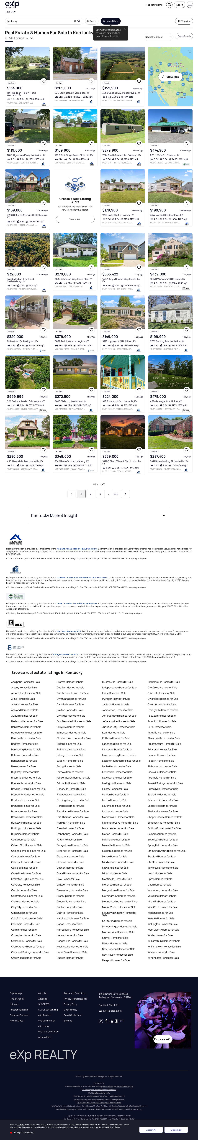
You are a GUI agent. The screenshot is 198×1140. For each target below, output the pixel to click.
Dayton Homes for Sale (70, 710)
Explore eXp (16, 993)
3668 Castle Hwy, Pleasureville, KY (121, 92)
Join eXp (14, 1004)
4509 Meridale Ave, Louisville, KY (25, 461)
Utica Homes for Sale (159, 884)
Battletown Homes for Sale (26, 732)
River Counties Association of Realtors (77, 603)
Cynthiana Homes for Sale (71, 698)
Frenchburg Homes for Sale (72, 834)
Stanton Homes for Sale (161, 862)
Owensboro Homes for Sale (163, 698)
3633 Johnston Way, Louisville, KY (73, 279)
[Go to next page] (125, 494)
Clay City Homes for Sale (25, 907)
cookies (20, 1124)
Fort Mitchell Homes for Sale (73, 811)
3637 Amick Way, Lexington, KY (72, 341)
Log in (179, 4)
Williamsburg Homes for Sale (164, 941)
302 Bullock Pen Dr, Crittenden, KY (26, 401)
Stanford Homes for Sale (161, 856)
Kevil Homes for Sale (113, 732)
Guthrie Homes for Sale (70, 912)
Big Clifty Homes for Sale (25, 772)
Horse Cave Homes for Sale (72, 952)
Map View (186, 21)
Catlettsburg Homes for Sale (27, 879)
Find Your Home (154, 4)
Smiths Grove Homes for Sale (164, 828)
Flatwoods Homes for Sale (71, 794)
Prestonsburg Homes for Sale (164, 744)
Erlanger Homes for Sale (70, 755)
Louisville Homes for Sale (116, 805)
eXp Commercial (46, 1021)
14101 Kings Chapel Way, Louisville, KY (121, 280)
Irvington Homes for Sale (116, 698)
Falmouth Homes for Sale (71, 783)
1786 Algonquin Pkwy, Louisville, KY (26, 155)
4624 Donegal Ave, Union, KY (166, 401)
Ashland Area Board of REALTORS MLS (77, 548)
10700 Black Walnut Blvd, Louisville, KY (121, 462)
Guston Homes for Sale (70, 907)
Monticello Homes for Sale (117, 879)
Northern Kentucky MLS (69, 631)
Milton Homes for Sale (114, 873)
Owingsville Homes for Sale (163, 710)
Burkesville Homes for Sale (26, 822)
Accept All (151, 1130)
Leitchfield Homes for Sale (117, 772)
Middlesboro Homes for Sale (118, 862)
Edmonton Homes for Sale (71, 732)
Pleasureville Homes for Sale (164, 738)
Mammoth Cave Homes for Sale (120, 822)
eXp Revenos (44, 1015)
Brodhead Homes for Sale (25, 800)
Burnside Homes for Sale (25, 834)
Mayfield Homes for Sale (116, 839)
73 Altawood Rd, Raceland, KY (166, 215)
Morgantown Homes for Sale (118, 890)
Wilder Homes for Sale (160, 935)
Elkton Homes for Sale (69, 744)
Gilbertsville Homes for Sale (72, 850)
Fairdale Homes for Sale (70, 772)
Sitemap (68, 1021)
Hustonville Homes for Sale (117, 682)
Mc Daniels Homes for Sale (117, 850)
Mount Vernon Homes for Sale (119, 907)
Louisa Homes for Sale (114, 800)
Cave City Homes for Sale (25, 884)
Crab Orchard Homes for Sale (27, 946)
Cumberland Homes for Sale (73, 693)
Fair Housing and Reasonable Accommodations (99, 1090)
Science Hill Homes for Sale (163, 800)
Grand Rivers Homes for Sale (73, 873)
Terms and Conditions (74, 993)
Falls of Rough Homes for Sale (73, 777)
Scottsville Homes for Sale (162, 805)
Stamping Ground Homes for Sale (166, 850)
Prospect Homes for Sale (162, 755)
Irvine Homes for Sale (114, 693)
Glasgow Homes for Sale (70, 856)
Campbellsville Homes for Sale (28, 850)
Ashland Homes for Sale (24, 710)
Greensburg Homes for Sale (72, 890)
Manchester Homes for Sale (118, 828)
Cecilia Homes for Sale (24, 890)
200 (115, 494)
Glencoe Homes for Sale (70, 862)
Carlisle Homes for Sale (24, 867)
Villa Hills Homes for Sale (161, 901)
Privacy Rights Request (75, 999)
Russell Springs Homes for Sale (165, 783)
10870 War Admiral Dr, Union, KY (167, 279)
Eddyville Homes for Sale (70, 727)
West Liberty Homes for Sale (163, 929)
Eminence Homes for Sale (71, 749)
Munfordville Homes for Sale (118, 932)
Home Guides (16, 1021)
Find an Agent (16, 999)
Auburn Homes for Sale (24, 715)
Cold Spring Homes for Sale (26, 918)
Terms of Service (123, 1086)
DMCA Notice (99, 1083)
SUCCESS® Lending (48, 1010)
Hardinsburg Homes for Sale (73, 918)
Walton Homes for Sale (160, 912)
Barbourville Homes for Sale (27, 721)
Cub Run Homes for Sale (70, 687)
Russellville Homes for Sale (163, 789)
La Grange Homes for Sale (116, 744)
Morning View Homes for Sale (118, 896)
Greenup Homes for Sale (70, 896)
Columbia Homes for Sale (25, 924)
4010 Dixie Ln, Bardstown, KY (70, 401)
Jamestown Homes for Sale (117, 710)
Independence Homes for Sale (119, 687)
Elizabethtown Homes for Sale (74, 738)
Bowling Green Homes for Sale (28, 789)
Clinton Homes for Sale (24, 912)
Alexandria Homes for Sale (26, 693)
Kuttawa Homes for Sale (115, 738)
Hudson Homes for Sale (70, 957)
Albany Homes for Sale (24, 687)
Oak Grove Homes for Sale (162, 687)
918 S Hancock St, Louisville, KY (119, 401)
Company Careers (19, 1015)
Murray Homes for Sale (115, 937)
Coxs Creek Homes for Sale (26, 941)
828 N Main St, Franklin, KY (164, 155)
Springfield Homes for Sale (163, 845)
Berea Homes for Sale (23, 766)
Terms (101, 1127)
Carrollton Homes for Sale (26, 873)
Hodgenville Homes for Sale (72, 941)
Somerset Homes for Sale (162, 834)
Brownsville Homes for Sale (26, 817)
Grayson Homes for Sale (70, 884)
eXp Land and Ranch (48, 1032)
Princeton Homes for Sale (162, 749)
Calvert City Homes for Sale (26, 845)
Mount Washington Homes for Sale (119, 914)
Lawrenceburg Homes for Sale (119, 755)
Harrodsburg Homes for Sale (73, 929)
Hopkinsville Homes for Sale (72, 946)
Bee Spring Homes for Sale (26, 749)
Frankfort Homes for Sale (71, 822)
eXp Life (42, 993)
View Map (172, 77)
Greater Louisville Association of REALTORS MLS (82, 577)
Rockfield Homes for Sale (162, 777)
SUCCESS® (43, 1004)
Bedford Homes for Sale (24, 744)
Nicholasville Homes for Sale (164, 682)
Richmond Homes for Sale (162, 766)
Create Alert (75, 219)
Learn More (136, 1109)
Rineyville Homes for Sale (162, 772)
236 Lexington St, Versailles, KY (72, 92)
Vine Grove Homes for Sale (163, 907)
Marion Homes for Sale (115, 834)
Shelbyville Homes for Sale (163, 811)
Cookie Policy (70, 1010)
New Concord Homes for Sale (118, 949)
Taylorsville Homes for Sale (163, 867)
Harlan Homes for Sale (69, 924)
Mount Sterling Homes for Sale (119, 901)
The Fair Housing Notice (135, 1106)
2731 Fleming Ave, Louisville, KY (167, 341)
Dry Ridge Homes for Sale (71, 715)
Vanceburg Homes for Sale (163, 890)
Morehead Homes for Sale (116, 884)
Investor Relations (19, 1010)
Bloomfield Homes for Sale (26, 777)
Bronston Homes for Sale (25, 805)
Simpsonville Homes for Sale (164, 822)
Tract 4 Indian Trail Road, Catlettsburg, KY (20, 280)
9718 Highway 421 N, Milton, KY (119, 341)
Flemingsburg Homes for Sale (73, 800)
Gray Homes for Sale (68, 879)
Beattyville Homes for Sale (26, 738)
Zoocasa (42, 999)
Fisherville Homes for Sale (71, 789)
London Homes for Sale (115, 794)
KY (103, 484)
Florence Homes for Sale (70, 805)
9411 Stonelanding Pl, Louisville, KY (169, 461)
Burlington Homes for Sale (26, 828)
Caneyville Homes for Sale (26, 862)
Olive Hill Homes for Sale (161, 693)
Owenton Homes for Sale (162, 704)
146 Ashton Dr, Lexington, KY (22, 341)
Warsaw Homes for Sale (161, 918)
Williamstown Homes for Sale (164, 946)
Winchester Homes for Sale (163, 957)
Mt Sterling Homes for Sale (117, 921)
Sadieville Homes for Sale (162, 794)
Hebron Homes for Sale (70, 935)
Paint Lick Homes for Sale (162, 721)
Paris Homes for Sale (159, 727)
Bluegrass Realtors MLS (65, 654)
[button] (99, 515)
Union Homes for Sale (160, 873)
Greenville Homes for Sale (71, 901)
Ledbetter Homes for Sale (116, 766)
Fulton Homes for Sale (69, 839)
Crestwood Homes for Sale (26, 957)
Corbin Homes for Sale (24, 929)
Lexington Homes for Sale (116, 783)
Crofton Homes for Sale (70, 682)
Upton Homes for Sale (160, 879)
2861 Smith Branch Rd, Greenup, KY (121, 155)
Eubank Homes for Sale (70, 760)
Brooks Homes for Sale (24, 811)
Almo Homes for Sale (23, 698)
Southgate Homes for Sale (162, 839)
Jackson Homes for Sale (115, 704)
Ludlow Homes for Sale (115, 811)
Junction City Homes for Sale (118, 727)
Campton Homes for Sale (25, 856)
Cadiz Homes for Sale (23, 839)
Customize (176, 1130)
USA (95, 484)
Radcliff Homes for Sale (161, 760)
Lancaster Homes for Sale (116, 749)
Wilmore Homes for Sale (161, 952)
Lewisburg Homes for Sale (117, 777)
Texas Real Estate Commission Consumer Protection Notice (99, 1103)
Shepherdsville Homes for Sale (165, 817)
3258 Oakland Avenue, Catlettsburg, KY (27, 216)
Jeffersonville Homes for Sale (118, 721)
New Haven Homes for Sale (117, 954)
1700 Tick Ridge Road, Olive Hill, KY (74, 155)
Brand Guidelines (72, 1015)
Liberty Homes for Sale (115, 789)
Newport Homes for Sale (116, 960)
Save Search (184, 36)
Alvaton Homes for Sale (24, 704)
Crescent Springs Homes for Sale (30, 952)
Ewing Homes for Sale (69, 766)
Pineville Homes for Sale (161, 732)
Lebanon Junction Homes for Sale (121, 760)
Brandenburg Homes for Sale (27, 794)
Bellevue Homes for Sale (25, 755)
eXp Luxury (43, 1026)
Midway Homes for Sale (115, 867)
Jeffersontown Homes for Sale (119, 715)
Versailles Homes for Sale (162, 896)
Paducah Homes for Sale (162, 715)
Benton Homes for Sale (24, 760)
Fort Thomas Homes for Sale (73, 817)
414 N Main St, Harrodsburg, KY (72, 461)
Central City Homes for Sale (27, 896)
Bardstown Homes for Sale (26, 727)
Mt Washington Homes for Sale (119, 926)
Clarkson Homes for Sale (25, 901)
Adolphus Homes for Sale (25, 682)
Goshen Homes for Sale (70, 867)
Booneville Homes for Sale (26, 783)
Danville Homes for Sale (70, 704)
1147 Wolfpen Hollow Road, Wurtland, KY (21, 94)
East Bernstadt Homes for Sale (74, 721)
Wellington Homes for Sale (163, 924)
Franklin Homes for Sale (70, 828)
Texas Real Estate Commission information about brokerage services (99, 1099)
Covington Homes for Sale (26, 935)
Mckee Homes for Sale (114, 856)
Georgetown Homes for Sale (72, 845)
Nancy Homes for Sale (114, 943)
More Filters (112, 21)
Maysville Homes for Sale (116, 845)
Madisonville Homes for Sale (118, 817)
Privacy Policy (70, 1004)
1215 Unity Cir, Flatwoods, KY (118, 215)
